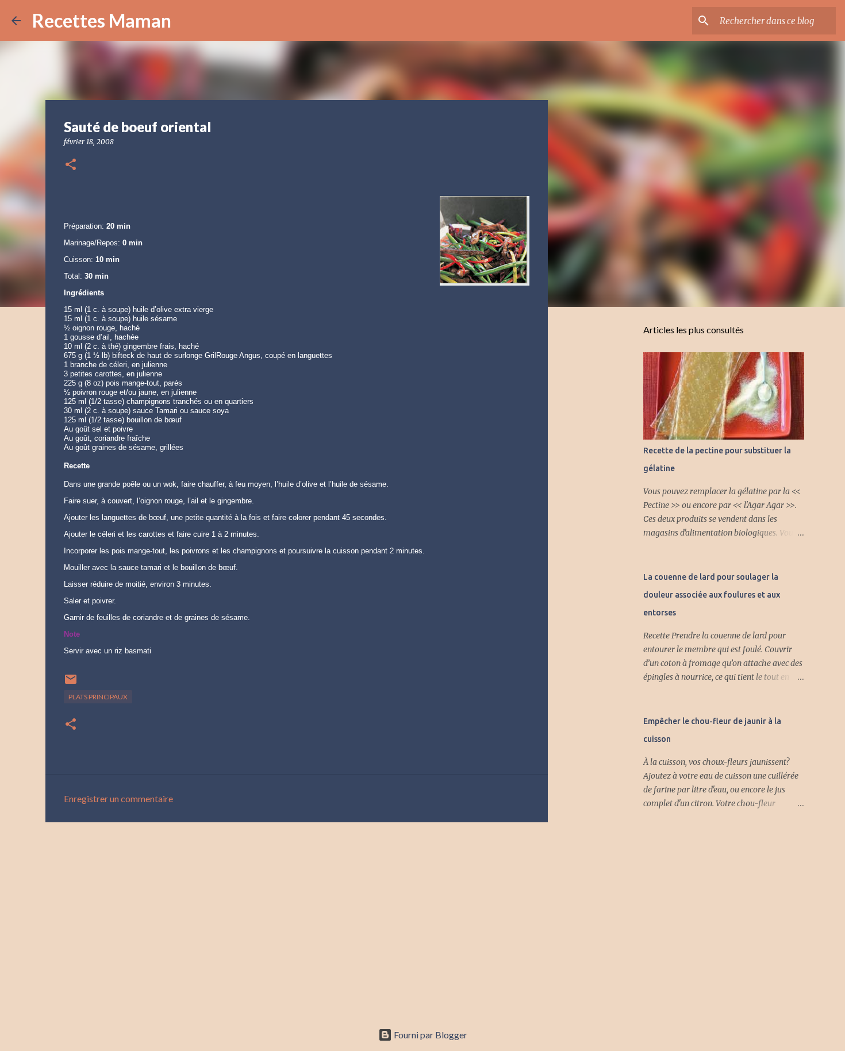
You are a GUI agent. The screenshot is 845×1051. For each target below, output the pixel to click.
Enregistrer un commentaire (118, 798)
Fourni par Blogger (429, 1034)
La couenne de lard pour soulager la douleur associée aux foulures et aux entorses (711, 594)
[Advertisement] (296, 920)
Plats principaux (98, 696)
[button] (71, 165)
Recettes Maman (101, 20)
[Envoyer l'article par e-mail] (71, 683)
